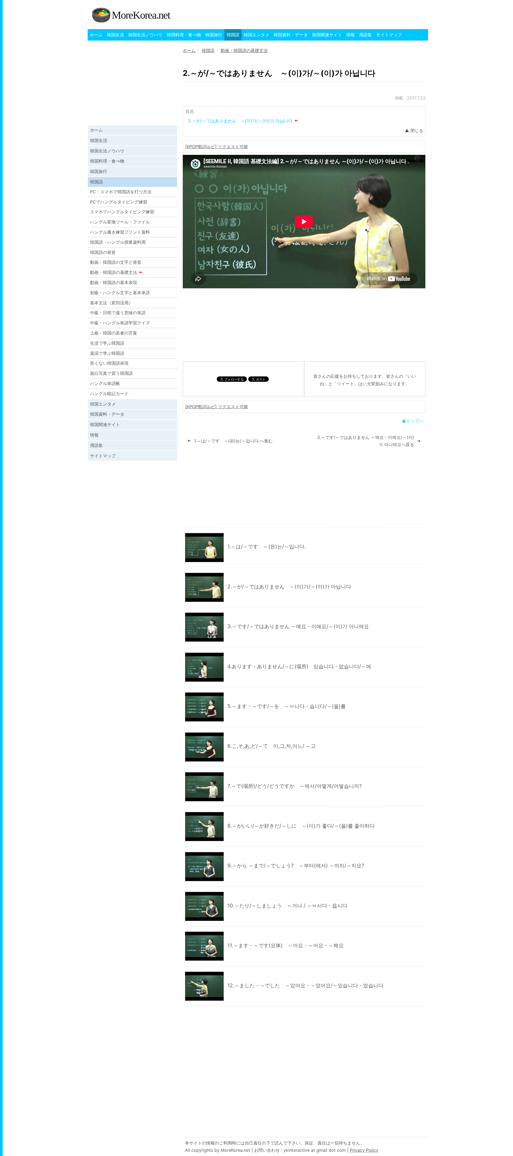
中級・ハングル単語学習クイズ (120, 322)
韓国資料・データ (291, 34)
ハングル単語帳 (105, 383)
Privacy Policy (364, 1150)
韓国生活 (115, 34)
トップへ (414, 420)
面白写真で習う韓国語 (111, 373)
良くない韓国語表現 (109, 363)
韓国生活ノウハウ (145, 34)
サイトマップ (389, 34)
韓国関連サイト (327, 34)
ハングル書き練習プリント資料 (120, 232)
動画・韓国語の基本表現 (113, 282)
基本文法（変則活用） (111, 302)
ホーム (96, 34)
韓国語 (233, 34)
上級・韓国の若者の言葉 (113, 333)
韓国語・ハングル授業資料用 (118, 242)
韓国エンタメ (256, 34)
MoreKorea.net (141, 15)
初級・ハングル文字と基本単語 (120, 292)
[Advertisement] (304, 325)
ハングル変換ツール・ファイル (120, 222)
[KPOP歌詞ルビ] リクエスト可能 (216, 146)
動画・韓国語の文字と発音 (115, 262)
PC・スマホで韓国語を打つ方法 (120, 191)
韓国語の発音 (103, 252)
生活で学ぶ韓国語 (107, 343)
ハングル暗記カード (109, 393)
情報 (350, 34)
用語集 (365, 34)
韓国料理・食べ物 (184, 34)
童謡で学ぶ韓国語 (107, 353)
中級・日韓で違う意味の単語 (118, 312)
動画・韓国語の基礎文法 (113, 272)
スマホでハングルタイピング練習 (122, 211)
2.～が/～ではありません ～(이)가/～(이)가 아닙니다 (240, 120)
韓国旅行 (213, 34)
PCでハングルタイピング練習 (118, 202)
